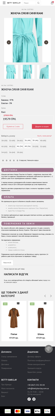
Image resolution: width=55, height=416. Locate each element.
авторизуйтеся (17, 280)
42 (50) (4, 146)
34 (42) (20, 140)
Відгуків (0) (7, 263)
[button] (49, 349)
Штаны (41, 334)
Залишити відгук (34, 368)
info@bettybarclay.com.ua (38, 388)
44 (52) (12, 146)
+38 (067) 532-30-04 (36, 385)
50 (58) (35, 146)
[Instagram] (34, 399)
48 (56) (28, 146)
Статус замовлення (9, 356)
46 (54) (20, 146)
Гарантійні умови (35, 372)
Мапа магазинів (7, 388)
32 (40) (12, 140)
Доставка (11, 170)
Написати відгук (33, 160)
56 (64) (12, 152)
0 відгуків (22, 160)
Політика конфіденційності (39, 360)
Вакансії (4, 392)
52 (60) (43, 146)
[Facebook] (29, 399)
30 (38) (4, 140)
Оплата (9, 197)
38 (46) (35, 140)
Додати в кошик (42, 126)
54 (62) (4, 152)
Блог (3, 396)
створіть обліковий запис (34, 280)
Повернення (6, 368)
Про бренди (6, 384)
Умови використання (36, 364)
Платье (14, 334)
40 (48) (43, 140)
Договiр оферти (34, 356)
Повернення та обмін (19, 223)
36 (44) (28, 140)
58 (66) (20, 152)
